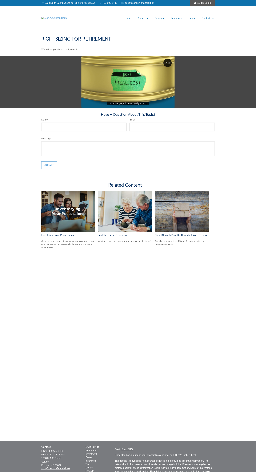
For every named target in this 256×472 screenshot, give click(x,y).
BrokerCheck (189, 455)
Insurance (90, 461)
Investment (91, 454)
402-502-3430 (109, 3)
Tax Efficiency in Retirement (112, 235)
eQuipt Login (204, 3)
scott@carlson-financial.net (139, 3)
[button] (128, 18)
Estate (88, 457)
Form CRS (127, 449)
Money (89, 467)
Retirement (91, 450)
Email (132, 119)
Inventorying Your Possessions (57, 235)
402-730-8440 (57, 454)
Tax (87, 464)
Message (46, 138)
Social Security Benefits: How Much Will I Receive (181, 235)
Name (44, 119)
